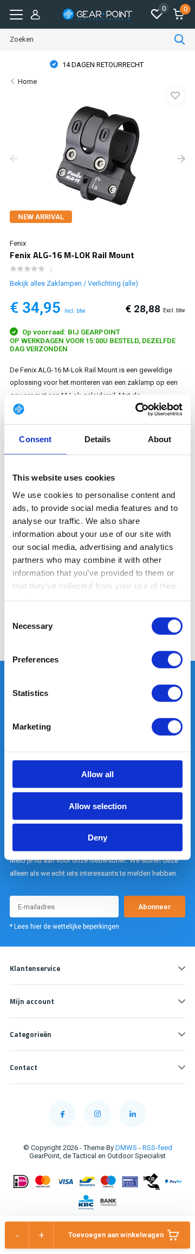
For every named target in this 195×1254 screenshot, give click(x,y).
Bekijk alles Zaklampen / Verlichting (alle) (74, 283)
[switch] (167, 659)
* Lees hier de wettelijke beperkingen (64, 926)
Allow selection (98, 805)
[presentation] (14, 160)
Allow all (97, 774)
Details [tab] (97, 439)
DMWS (126, 1148)
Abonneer (154, 907)
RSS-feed (157, 1148)
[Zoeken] (179, 39)
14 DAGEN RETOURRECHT (102, 65)
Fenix (18, 243)
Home (27, 81)
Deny (97, 837)
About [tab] (160, 439)
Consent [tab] (35, 439)
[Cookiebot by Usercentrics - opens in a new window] (138, 409)
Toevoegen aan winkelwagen (116, 1235)
